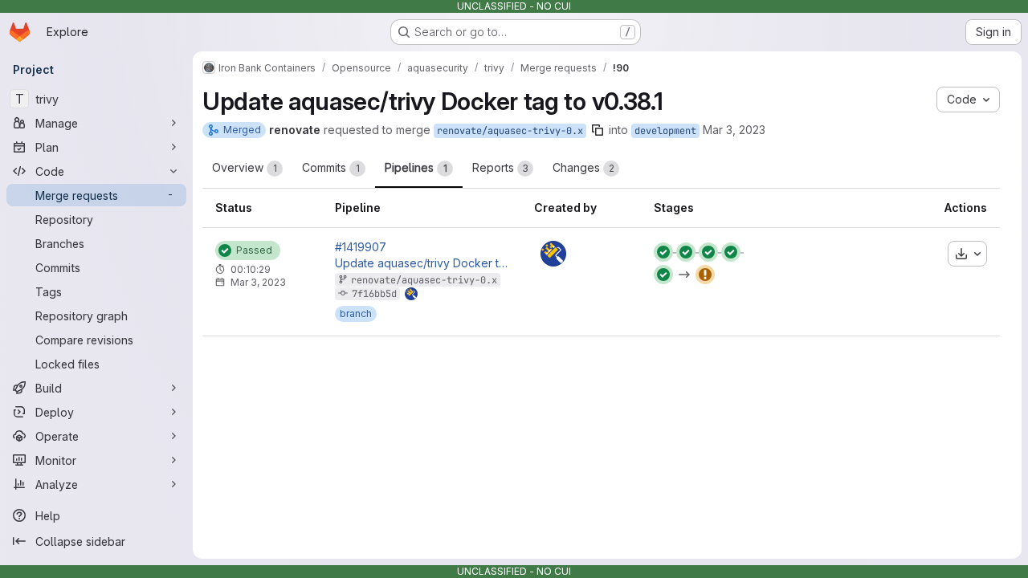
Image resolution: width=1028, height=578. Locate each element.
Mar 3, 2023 (734, 129)
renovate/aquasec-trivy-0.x (510, 130)
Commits (331, 167)
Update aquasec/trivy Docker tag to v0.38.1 (421, 263)
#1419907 (360, 247)
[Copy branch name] (597, 130)
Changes (583, 167)
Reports (500, 167)
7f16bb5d (374, 293)
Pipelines (416, 167)
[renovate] (553, 254)
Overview (244, 167)
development (665, 130)
